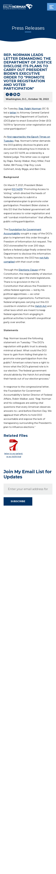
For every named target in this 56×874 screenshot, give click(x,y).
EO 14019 (17, 189)
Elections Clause (28, 269)
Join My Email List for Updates (28, 474)
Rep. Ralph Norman (30, 108)
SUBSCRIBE (18, 501)
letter (13, 112)
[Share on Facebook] (7, 95)
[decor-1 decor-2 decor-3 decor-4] (51, 7)
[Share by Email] (18, 95)
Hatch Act (41, 306)
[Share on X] (11, 95)
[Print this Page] (14, 95)
